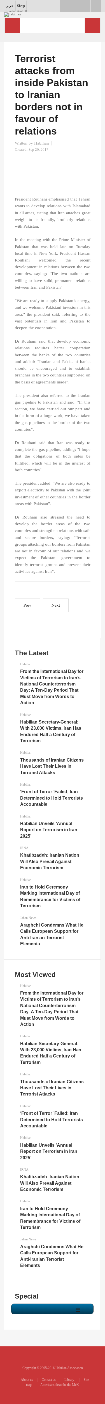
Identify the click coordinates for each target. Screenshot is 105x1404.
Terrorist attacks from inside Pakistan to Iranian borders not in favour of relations (51, 95)
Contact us (49, 1380)
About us (27, 1380)
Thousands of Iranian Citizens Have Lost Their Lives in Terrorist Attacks (52, 766)
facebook (65, 6)
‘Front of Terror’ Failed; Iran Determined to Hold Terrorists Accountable (51, 798)
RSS (96, 6)
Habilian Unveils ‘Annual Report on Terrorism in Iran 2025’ (48, 829)
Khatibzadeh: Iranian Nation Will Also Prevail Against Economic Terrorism (49, 861)
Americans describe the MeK (59, 1385)
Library (69, 1380)
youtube (85, 6)
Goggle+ (75, 6)
